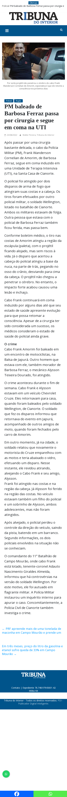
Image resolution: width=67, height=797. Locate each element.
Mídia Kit (33, 690)
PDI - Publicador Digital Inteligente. (40, 702)
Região (18, 101)
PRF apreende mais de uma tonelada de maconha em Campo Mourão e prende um (31, 630)
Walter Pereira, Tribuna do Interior (38, 135)
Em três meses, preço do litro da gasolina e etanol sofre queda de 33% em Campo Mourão (32, 650)
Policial (5, 5)
